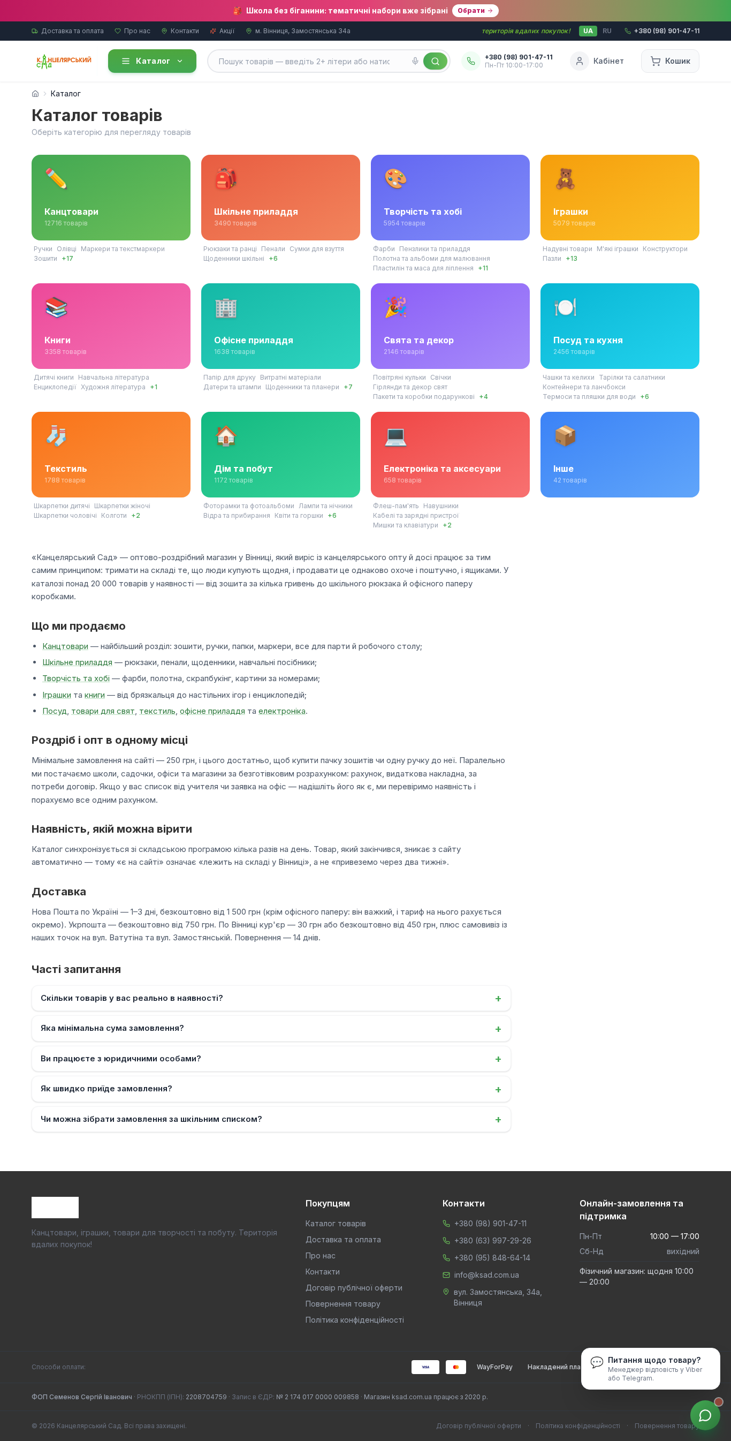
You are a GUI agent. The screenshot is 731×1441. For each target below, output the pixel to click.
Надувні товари (567, 249)
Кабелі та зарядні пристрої (416, 515)
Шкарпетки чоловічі (65, 515)
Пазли (552, 258)
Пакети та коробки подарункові (424, 397)
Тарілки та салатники (632, 377)
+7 (348, 387)
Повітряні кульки (399, 377)
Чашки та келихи (569, 377)
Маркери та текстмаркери (123, 249)
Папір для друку (229, 377)
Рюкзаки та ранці (230, 249)
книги (95, 695)
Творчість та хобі (76, 678)
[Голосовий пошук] (415, 61)
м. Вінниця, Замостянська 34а (303, 31)
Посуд (54, 711)
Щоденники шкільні (233, 258)
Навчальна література (113, 377)
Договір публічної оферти (354, 1287)
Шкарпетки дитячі (62, 506)
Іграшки (56, 695)
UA (588, 31)
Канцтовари (65, 646)
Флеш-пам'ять (396, 506)
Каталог (153, 60)
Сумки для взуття (317, 249)
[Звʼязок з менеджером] (705, 1415)
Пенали (273, 249)
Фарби (384, 249)
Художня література (113, 387)
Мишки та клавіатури (405, 525)
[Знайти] (435, 61)
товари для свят (103, 711)
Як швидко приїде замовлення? (271, 1089)
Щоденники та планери (302, 387)
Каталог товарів (336, 1223)
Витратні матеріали (290, 377)
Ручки (43, 249)
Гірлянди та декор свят (410, 387)
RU (607, 31)
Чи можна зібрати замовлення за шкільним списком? (271, 1119)
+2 (135, 515)
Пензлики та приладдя (434, 249)
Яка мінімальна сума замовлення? (271, 1028)
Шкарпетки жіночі (122, 506)
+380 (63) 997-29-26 (492, 1240)
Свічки (440, 377)
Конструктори (665, 249)
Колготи (114, 515)
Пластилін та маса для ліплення (423, 268)
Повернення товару (343, 1303)
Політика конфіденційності (355, 1319)
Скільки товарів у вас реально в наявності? (271, 998)
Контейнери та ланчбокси (584, 387)
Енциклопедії (55, 387)
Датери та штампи (232, 387)
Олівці (67, 249)
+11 (483, 268)
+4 (483, 397)
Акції (227, 31)
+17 (67, 258)
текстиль (157, 711)
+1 (153, 387)
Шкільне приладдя (77, 662)
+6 (273, 258)
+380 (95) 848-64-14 (492, 1257)
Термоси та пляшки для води (589, 397)
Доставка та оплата (72, 31)
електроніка (282, 711)
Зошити (45, 258)
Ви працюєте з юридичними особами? (271, 1058)
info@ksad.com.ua (486, 1274)
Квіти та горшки (299, 515)
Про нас (137, 31)
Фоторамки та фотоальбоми (248, 506)
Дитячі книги (54, 377)
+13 (571, 258)
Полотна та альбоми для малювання (431, 258)
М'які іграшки (617, 249)
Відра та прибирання (236, 515)
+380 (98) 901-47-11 (490, 1223)
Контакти (185, 31)
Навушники (441, 506)
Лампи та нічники (326, 506)
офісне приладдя (212, 711)
